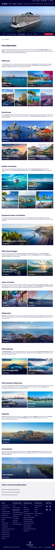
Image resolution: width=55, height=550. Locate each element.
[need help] (53, 545)
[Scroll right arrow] (43, 34)
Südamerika (38, 34)
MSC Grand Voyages (23, 34)
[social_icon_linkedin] (50, 509)
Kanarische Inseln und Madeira (14, 34)
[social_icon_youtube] (47, 509)
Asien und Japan (31, 34)
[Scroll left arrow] (3, 34)
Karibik (6, 34)
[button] (27, 489)
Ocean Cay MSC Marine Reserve (38, 170)
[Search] (53, 4)
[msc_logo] (4, 4)
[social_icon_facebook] (47, 506)
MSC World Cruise (7, 351)
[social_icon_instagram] (50, 506)
